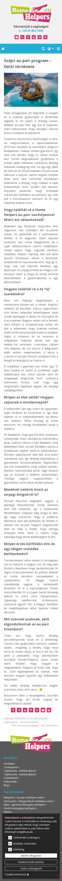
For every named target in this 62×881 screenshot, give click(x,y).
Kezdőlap (9, 763)
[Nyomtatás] (49, 710)
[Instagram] (39, 37)
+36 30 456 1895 (32, 31)
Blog (6, 785)
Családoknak (10, 777)
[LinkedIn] (34, 37)
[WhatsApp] (37, 710)
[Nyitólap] (31, 13)
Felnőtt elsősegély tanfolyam (19, 808)
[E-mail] (16, 37)
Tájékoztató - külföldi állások (19, 774)
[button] (58, 48)
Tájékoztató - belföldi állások (20, 770)
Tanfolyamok (11, 767)
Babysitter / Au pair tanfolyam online (24, 797)
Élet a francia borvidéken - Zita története (34, 725)
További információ (15, 874)
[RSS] (45, 37)
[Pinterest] (31, 710)
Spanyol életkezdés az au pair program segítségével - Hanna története (26, 720)
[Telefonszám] (22, 37)
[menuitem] (3, 48)
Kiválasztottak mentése (31, 862)
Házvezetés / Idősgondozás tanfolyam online (28, 801)
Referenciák (10, 781)
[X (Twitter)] (19, 710)
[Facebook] (28, 37)
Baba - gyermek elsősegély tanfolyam (24, 804)
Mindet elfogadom (31, 855)
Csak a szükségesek (31, 868)
